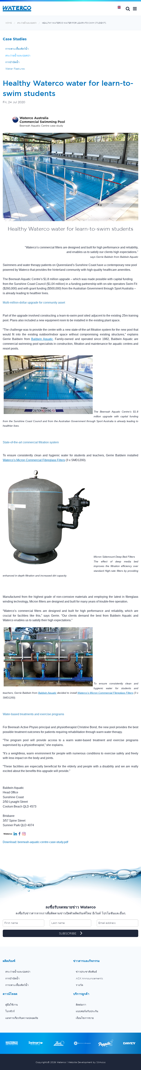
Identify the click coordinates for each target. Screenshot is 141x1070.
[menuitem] (35, 971)
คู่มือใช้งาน (11, 1004)
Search (128, 8)
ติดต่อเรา (81, 1004)
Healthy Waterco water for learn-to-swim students (74, 23)
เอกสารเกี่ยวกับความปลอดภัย (21, 1018)
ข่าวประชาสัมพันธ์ (86, 971)
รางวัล (79, 985)
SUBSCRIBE (68, 933)
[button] (134, 8)
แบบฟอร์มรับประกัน (87, 1011)
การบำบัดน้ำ (12, 62)
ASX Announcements (89, 978)
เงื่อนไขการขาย (85, 1018)
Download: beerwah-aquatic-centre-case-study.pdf (35, 842)
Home (120, 8)
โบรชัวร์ (10, 1011)
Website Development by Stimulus (87, 1062)
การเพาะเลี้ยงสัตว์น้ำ (17, 48)
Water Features (15, 68)
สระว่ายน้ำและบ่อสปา (27, 23)
